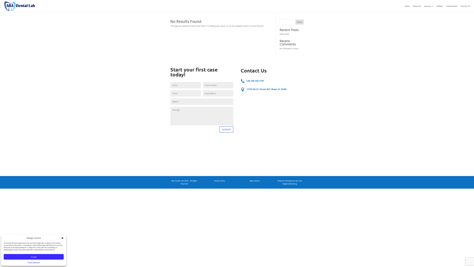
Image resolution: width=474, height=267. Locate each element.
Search (299, 22)
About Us (417, 6)
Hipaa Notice (254, 181)
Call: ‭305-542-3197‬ (255, 81)
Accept (34, 257)
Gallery (440, 6)
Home (407, 6)
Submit (226, 129)
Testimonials (451, 6)
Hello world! (284, 34)
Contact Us (465, 6)
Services (427, 6)
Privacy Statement (34, 262)
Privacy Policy (219, 181)
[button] (62, 238)
